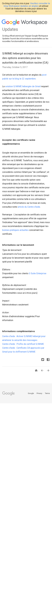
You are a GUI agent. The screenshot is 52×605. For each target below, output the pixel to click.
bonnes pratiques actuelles (15, 230)
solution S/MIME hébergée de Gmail (22, 86)
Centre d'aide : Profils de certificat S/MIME (23, 344)
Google (31, 393)
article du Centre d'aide (29, 207)
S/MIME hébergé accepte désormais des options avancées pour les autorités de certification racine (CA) (25, 58)
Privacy (40, 393)
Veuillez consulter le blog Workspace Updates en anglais (27, 4)
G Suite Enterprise (37, 273)
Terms (47, 393)
